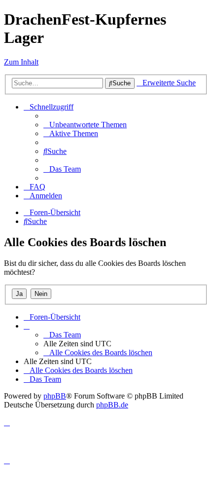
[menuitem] (85, 124)
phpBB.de (112, 405)
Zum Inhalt (21, 62)
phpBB (54, 396)
